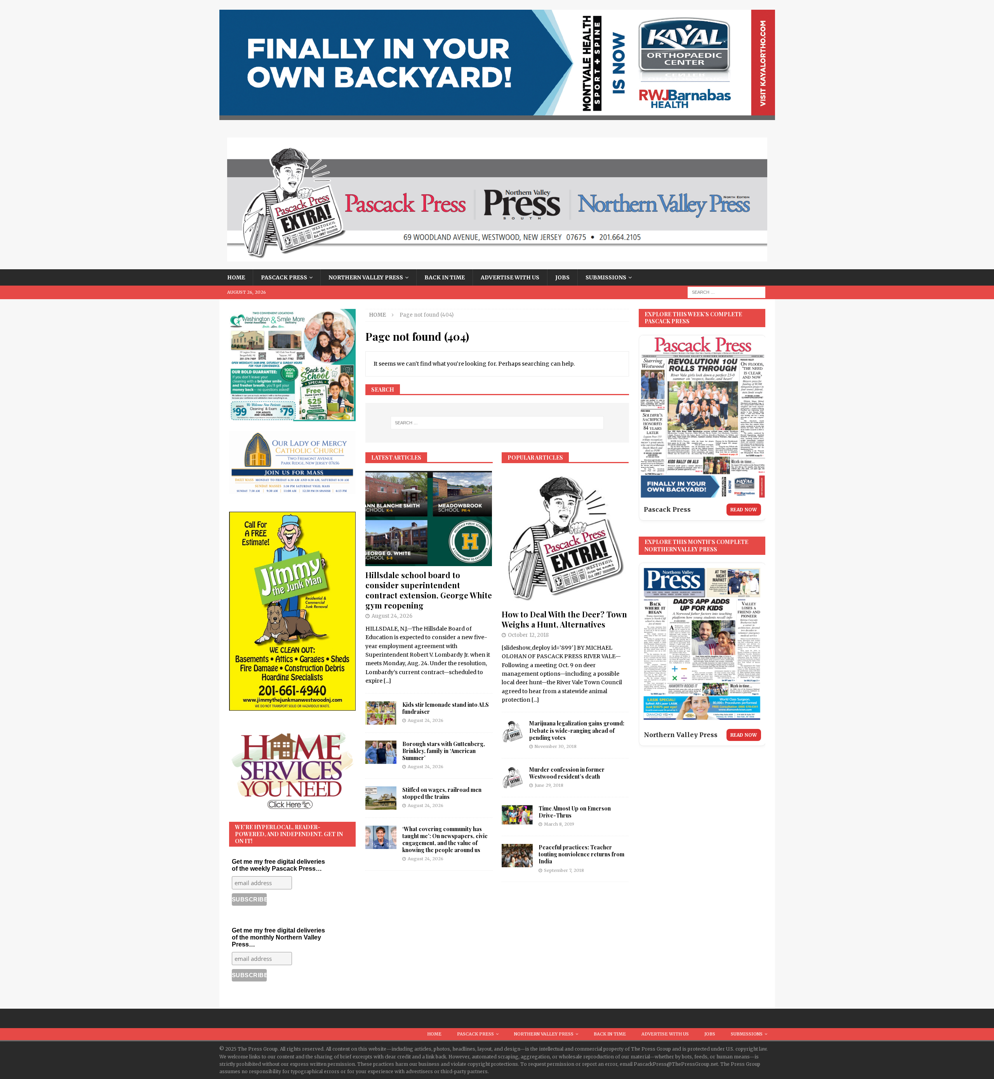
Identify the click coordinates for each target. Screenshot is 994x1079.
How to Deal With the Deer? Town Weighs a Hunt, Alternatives (564, 619)
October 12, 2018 (528, 635)
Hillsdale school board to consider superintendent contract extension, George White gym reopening (428, 590)
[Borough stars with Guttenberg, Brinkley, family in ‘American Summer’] (380, 752)
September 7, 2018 (564, 870)
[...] (387, 680)
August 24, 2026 (392, 616)
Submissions (606, 277)
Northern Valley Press (365, 277)
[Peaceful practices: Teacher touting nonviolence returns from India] (517, 855)
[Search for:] (726, 292)
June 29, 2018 (549, 785)
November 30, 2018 (556, 746)
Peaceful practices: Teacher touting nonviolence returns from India (581, 854)
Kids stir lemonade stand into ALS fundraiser (445, 708)
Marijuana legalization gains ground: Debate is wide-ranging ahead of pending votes (576, 730)
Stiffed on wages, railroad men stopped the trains (441, 793)
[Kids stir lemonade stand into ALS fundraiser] (380, 713)
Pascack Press (284, 277)
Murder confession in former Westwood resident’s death (567, 773)
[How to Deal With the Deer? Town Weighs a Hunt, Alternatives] (565, 538)
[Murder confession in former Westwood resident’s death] (512, 777)
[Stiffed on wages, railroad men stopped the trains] (380, 798)
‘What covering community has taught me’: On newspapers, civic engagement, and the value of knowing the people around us (445, 839)
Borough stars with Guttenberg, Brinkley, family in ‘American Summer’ (443, 751)
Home (236, 277)
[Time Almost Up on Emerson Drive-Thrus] (517, 815)
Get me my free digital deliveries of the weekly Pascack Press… (278, 865)
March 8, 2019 (559, 824)
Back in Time (444, 277)
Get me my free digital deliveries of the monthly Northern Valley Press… (278, 937)
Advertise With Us (510, 277)
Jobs (562, 277)
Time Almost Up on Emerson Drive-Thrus (575, 812)
